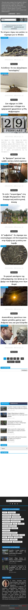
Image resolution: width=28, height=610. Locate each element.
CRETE (10, 537)
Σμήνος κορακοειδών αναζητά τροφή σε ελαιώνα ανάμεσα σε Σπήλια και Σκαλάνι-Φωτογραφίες (16, 430)
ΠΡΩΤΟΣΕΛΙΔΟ (7, 541)
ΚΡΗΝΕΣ (14, 528)
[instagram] (17, 503)
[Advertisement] (14, 387)
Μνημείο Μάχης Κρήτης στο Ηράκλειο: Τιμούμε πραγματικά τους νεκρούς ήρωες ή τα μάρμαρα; (17, 415)
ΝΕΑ (15, 523)
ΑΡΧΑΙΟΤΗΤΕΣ (15, 521)
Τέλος (17, 361)
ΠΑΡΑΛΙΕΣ (6, 521)
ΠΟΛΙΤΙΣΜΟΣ (16, 517)
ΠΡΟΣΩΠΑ (13, 526)
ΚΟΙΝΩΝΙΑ (12, 512)
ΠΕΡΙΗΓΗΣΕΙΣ (7, 514)
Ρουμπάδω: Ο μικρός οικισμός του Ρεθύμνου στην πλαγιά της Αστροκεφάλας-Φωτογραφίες (17, 552)
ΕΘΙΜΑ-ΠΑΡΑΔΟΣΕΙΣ (17, 519)
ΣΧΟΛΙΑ (5, 526)
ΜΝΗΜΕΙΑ (6, 519)
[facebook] (10, 503)
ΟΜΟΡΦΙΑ (13, 539)
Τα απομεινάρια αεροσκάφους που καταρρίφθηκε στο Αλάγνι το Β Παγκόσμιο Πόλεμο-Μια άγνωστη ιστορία (17, 423)
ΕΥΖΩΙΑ (21, 523)
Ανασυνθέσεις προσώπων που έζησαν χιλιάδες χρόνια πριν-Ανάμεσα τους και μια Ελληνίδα (14, 320)
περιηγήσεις (17, 541)
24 (22, 358)
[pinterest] (15, 503)
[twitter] (12, 503)
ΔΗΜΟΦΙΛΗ (14, 403)
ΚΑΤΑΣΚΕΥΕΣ (6, 535)
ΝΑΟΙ (4, 512)
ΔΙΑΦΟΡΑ (5, 539)
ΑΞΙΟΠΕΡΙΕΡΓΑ (4, 37)
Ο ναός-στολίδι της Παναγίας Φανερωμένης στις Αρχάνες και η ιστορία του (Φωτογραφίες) (17, 438)
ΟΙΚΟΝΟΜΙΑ (18, 537)
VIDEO (4, 537)
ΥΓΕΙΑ (22, 535)
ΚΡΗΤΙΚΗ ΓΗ (6, 517)
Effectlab (24, 605)
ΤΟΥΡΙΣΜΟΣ (6, 528)
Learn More (11, 13)
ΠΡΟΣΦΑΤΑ (5, 403)
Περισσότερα (14, 64)
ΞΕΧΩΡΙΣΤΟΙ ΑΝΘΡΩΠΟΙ (9, 532)
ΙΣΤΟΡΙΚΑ (3, 246)
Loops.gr (17, 608)
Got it (18, 13)
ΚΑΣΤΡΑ (15, 535)
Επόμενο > (11, 361)
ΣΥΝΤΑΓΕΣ (6, 530)
